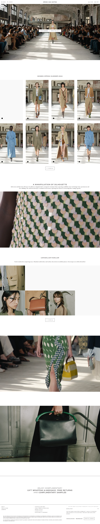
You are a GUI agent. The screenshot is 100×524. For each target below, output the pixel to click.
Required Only (79, 518)
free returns (65, 490)
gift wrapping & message (41, 490)
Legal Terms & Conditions (42, 508)
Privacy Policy (39, 509)
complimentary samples (52, 492)
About (3, 506)
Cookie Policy (39, 510)
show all (50, 319)
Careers (3, 509)
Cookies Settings (70, 518)
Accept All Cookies (89, 518)
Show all (50, 168)
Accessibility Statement (41, 512)
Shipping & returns (40, 506)
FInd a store (4, 508)
